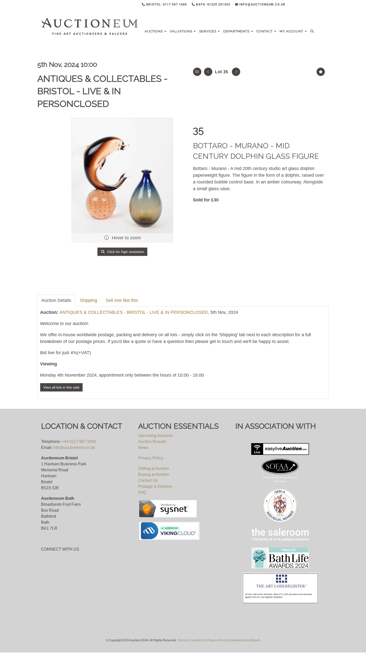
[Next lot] (236, 72)
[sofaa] (280, 471)
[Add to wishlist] (320, 72)
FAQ (142, 492)
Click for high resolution (125, 252)
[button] (312, 31)
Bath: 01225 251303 (212, 4)
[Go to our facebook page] (298, 5)
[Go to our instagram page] (318, 5)
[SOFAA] (280, 449)
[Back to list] (197, 72)
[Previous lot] (208, 72)
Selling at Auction (153, 468)
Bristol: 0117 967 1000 (166, 4)
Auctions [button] (154, 31)
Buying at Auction (153, 474)
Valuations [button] (181, 31)
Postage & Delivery (155, 486)
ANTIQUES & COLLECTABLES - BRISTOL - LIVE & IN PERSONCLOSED (102, 91)
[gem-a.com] (280, 505)
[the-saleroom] (280, 535)
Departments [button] (236, 31)
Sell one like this (122, 300)
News (143, 447)
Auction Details (56, 300)
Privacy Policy (150, 458)
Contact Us (148, 480)
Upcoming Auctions (155, 435)
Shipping (88, 300)
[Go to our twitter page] (308, 5)
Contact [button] (265, 31)
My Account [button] (292, 31)
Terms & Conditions (191, 640)
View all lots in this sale (61, 387)
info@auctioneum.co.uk (261, 4)
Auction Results (152, 441)
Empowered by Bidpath (244, 640)
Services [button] (208, 31)
